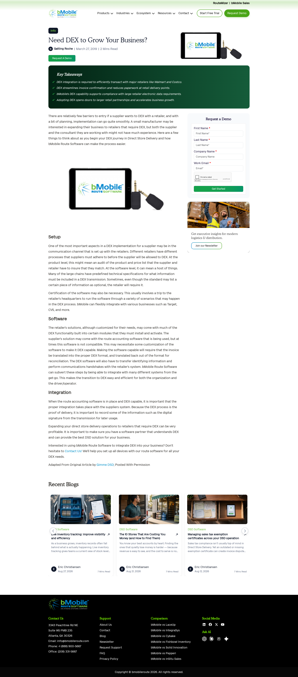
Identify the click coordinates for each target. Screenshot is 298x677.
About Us (106, 624)
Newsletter (107, 641)
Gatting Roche (63, 48)
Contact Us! (73, 451)
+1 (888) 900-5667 (69, 646)
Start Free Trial (209, 13)
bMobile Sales (240, 3)
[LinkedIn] (204, 625)
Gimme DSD (105, 464)
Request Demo (236, 13)
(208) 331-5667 (67, 651)
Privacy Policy (109, 658)
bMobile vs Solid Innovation (169, 647)
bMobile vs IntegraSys (165, 630)
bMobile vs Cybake (163, 636)
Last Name (201, 139)
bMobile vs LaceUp (163, 624)
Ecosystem (144, 13)
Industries (123, 13)
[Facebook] (210, 625)
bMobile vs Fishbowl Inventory (171, 641)
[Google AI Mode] (226, 639)
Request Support (111, 647)
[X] (216, 625)
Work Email (202, 163)
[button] (53, 531)
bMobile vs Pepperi (163, 653)
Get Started (218, 188)
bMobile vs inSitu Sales (166, 658)
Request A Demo (62, 58)
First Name (201, 128)
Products (103, 13)
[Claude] (211, 639)
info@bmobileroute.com (73, 641)
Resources (165, 13)
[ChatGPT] (204, 639)
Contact (183, 13)
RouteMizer (220, 3)
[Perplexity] (219, 639)
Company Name (204, 151)
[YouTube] (223, 625)
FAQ (102, 653)
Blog (103, 636)
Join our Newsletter (207, 245)
